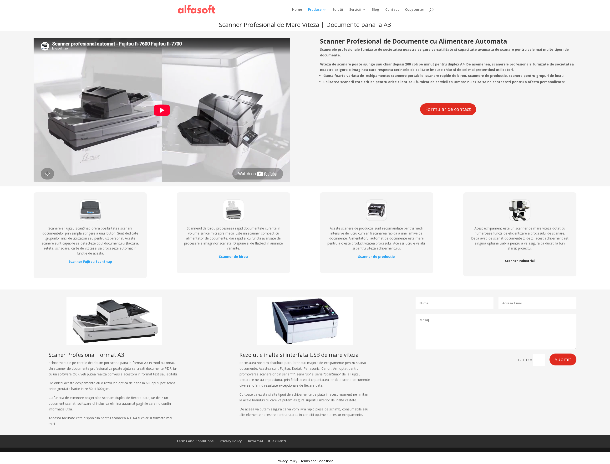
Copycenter (414, 10)
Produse (314, 10)
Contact (392, 10)
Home (297, 10)
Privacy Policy (231, 441)
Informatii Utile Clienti (267, 441)
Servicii (355, 10)
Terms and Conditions (195, 441)
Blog (375, 10)
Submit (563, 359)
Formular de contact (448, 109)
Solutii (337, 10)
